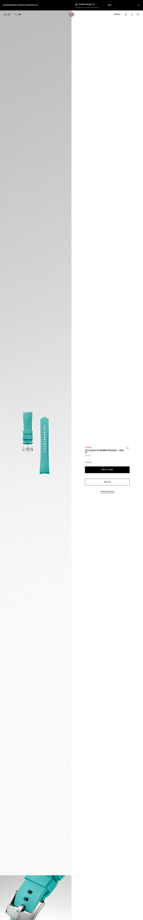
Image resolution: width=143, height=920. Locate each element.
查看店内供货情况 (107, 492)
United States (85, 4)
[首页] (71, 14)
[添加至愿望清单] (128, 448)
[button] (132, 14)
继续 (112, 5)
